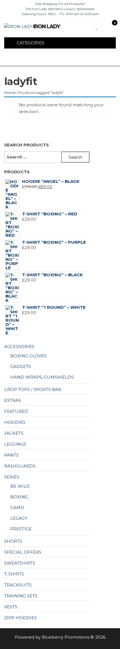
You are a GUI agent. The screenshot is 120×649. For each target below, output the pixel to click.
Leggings (15, 444)
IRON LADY (46, 26)
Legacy (18, 518)
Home (10, 92)
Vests (10, 606)
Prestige (21, 528)
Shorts (13, 541)
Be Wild (20, 486)
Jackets (13, 433)
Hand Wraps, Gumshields (42, 377)
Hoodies (14, 422)
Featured (16, 411)
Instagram (51, 58)
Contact (70, 58)
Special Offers (22, 552)
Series (11, 477)
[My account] (106, 26)
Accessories (19, 346)
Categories (30, 42)
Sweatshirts (19, 563)
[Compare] (101, 26)
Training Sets (20, 596)
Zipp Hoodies (20, 617)
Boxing (19, 497)
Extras (12, 400)
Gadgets (20, 366)
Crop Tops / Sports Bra (32, 389)
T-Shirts (14, 574)
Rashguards (19, 466)
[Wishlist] (97, 26)
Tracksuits (18, 585)
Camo (17, 507)
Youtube (60, 58)
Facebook (41, 58)
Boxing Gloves (28, 355)
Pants (11, 455)
